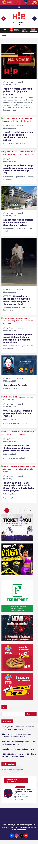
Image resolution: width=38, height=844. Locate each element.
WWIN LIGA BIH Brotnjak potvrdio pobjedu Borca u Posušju (17, 413)
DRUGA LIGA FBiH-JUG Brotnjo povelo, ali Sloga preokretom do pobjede (17, 448)
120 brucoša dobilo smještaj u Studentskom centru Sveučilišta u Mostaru (18, 222)
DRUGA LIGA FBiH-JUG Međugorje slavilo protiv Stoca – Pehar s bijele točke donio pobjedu (18, 487)
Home (3, 35)
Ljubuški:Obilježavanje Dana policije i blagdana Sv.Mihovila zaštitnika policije (18, 136)
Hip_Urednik (10, 82)
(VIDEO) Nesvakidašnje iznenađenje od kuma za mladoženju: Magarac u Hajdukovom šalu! (16, 300)
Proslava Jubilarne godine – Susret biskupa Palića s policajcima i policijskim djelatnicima (18, 338)
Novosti (20, 82)
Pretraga (31, 714)
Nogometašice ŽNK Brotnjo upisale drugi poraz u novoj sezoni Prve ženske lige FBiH (18, 169)
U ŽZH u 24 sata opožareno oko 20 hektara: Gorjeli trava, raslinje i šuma (24, 792)
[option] (19, 795)
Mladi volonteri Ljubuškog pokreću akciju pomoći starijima (17, 91)
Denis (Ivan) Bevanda (15, 385)
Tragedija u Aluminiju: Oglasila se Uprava (17, 749)
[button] (29, 781)
